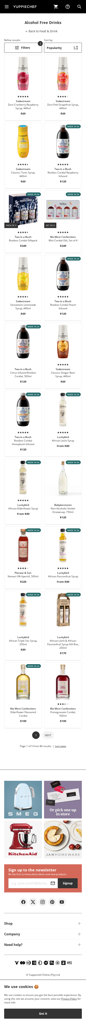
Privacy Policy (69, 999)
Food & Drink (42, 31)
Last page (60, 746)
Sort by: (48, 40)
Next (48, 735)
